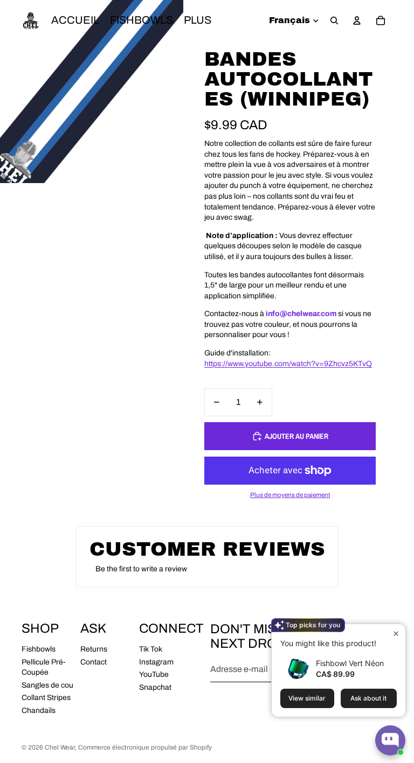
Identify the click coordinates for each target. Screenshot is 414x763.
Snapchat (155, 687)
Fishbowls (39, 649)
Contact (93, 662)
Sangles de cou (47, 685)
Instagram (156, 662)
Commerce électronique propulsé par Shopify (145, 747)
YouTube (154, 674)
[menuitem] (197, 20)
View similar (307, 698)
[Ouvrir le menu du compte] (357, 20)
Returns (93, 649)
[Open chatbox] (390, 740)
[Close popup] (396, 633)
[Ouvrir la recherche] (334, 20)
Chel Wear (60, 747)
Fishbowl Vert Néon (350, 663)
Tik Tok (150, 649)
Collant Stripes (46, 698)
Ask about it (368, 698)
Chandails (39, 710)
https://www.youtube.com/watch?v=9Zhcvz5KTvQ (288, 364)
